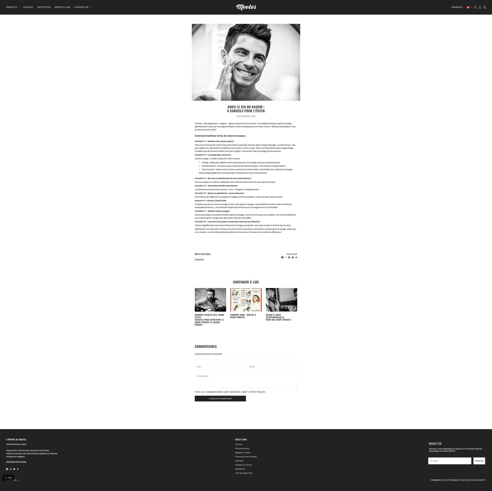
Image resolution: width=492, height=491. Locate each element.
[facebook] (7, 469)
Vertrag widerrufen (244, 473)
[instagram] (11, 469)
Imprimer (239, 461)
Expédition (240, 469)
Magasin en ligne (243, 453)
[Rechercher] (475, 7)
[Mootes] (246, 7)
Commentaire (204, 376)
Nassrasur (199, 259)
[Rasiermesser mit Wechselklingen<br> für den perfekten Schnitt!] (281, 300)
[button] (296, 257)
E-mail (252, 366)
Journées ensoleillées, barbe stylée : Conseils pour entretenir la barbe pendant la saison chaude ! (209, 319)
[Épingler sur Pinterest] (289, 257)
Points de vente (242, 448)
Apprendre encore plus (16, 462)
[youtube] (14, 469)
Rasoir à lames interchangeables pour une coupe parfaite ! (279, 317)
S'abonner (479, 461)
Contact (239, 444)
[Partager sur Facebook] (282, 257)
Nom (199, 366)
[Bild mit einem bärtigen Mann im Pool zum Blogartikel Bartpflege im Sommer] (210, 300)
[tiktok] (18, 469)
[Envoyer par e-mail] (293, 257)
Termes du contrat (243, 465)
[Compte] (480, 7)
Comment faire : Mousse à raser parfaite (243, 316)
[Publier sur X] (286, 257)
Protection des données (246, 457)
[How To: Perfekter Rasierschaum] (246, 300)
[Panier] (484, 7)
